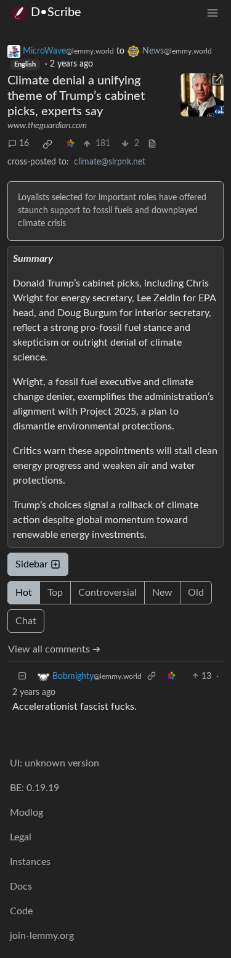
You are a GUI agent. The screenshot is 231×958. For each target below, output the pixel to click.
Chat (25, 621)
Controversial (107, 593)
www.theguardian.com (47, 125)
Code (21, 911)
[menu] (212, 13)
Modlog (26, 813)
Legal (20, 837)
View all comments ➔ (54, 649)
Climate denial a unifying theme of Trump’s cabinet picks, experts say (76, 96)
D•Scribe (56, 12)
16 (24, 143)
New (162, 593)
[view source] (152, 144)
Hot (23, 593)
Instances (30, 862)
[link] (47, 144)
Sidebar (31, 564)
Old (196, 593)
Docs (21, 886)
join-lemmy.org (42, 936)
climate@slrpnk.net (109, 162)
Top (55, 593)
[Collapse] (22, 676)
